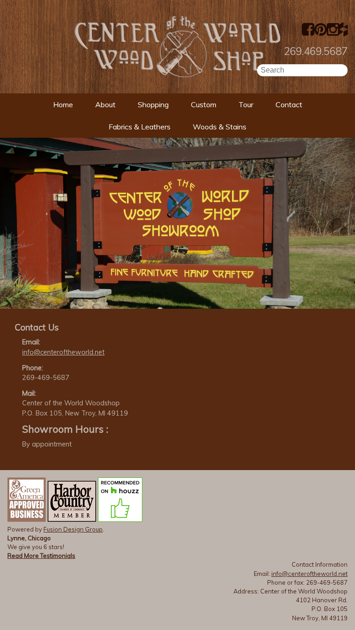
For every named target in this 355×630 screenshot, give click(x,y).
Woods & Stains (219, 126)
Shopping (153, 104)
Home (63, 104)
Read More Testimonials (41, 555)
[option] (177, 223)
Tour (246, 104)
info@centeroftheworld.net (63, 352)
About (105, 104)
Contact (288, 104)
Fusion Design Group (73, 529)
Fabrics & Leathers (140, 126)
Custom (203, 104)
